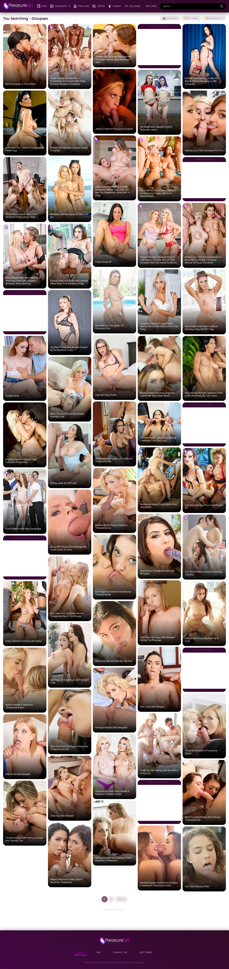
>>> (120, 899)
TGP (98, 952)
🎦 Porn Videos (191, 18)
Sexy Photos (171, 18)
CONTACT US (120, 952)
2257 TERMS (145, 952)
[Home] (18, 6)
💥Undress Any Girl (214, 18)
